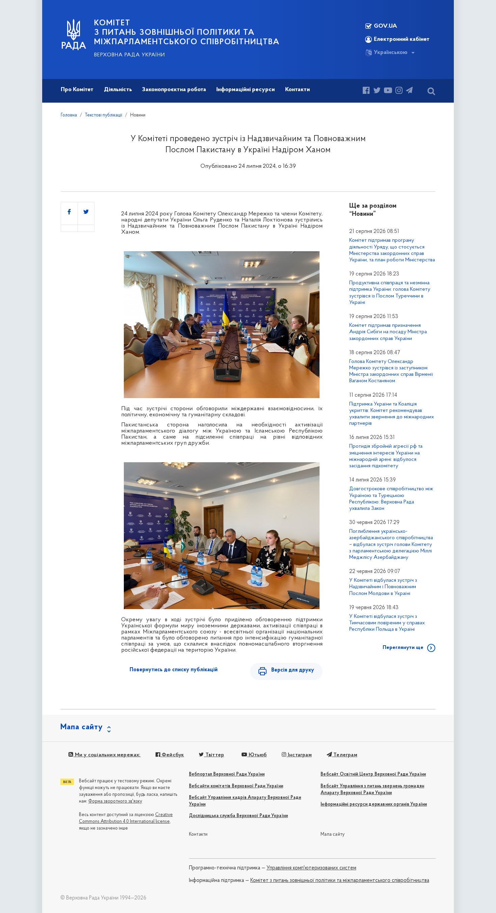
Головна (69, 115)
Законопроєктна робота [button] (174, 90)
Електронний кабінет (402, 39)
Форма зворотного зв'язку (115, 801)
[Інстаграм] (399, 91)
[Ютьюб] (388, 91)
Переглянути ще (403, 647)
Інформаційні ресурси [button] (245, 90)
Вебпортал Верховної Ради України (227, 774)
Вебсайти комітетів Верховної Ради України (236, 786)
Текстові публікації (103, 115)
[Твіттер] (377, 91)
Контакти (198, 834)
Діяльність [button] (118, 90)
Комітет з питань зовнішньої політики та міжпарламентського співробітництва (339, 880)
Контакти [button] (297, 90)
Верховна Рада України (129, 55)
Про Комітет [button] (77, 90)
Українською (391, 53)
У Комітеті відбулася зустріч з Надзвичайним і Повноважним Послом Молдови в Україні (383, 587)
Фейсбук (172, 755)
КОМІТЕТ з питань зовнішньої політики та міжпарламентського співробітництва (187, 32)
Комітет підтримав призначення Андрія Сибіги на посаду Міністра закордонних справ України (388, 332)
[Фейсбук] (366, 91)
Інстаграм (299, 755)
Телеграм (344, 755)
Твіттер (214, 755)
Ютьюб (257, 755)
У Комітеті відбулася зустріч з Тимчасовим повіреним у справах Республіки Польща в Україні (387, 623)
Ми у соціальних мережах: (107, 755)
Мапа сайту (333, 834)
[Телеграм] (409, 91)
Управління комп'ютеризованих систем (311, 868)
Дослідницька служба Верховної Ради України (238, 815)
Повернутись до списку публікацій (174, 670)
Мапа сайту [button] (81, 727)
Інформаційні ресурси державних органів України (374, 804)
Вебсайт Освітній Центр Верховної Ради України (373, 774)
